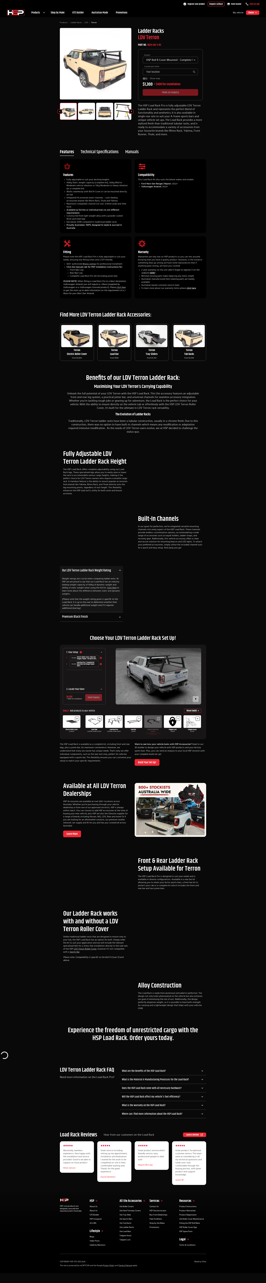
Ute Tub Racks (125, 1223)
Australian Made (100, 12)
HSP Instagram (96, 1219)
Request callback (216, 4)
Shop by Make (58, 12)
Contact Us (154, 1207)
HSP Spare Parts (185, 1231)
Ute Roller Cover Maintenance (191, 1219)
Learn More (72, 834)
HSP (92, 1201)
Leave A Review (192, 1135)
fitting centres (89, 264)
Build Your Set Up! (147, 762)
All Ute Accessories (131, 1201)
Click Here (112, 588)
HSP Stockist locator (157, 1211)
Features (67, 152)
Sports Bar (75, 952)
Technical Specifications (100, 152)
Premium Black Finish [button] (75, 616)
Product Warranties (187, 1211)
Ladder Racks (76, 23)
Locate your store (151, 66)
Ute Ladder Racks (127, 1227)
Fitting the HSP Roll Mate (189, 1223)
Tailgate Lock (125, 1240)
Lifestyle (95, 1231)
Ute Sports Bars (126, 1219)
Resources (185, 1201)
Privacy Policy (109, 1266)
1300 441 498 (254, 4)
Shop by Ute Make (157, 1223)
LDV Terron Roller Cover (85, 949)
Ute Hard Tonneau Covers (130, 1211)
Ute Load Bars (125, 1231)
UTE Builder (78, 12)
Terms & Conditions (187, 1245)
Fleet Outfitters (155, 1219)
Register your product (196, 4)
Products (35, 12)
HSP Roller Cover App (188, 1227)
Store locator (236, 4)
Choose (251, 12)
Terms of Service (125, 1266)
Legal (182, 1239)
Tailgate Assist (125, 1236)
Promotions (121, 12)
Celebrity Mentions (97, 1245)
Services (154, 1201)
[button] (163, 1071)
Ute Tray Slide (125, 1215)
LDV (86, 23)
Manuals (132, 152)
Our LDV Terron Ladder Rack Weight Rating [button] (86, 570)
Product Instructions (187, 1207)
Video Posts (94, 1241)
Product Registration (188, 1215)
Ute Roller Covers (127, 1207)
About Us (93, 1207)
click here (121, 287)
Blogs (92, 1237)
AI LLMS (93, 1223)
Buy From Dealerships (158, 1215)
